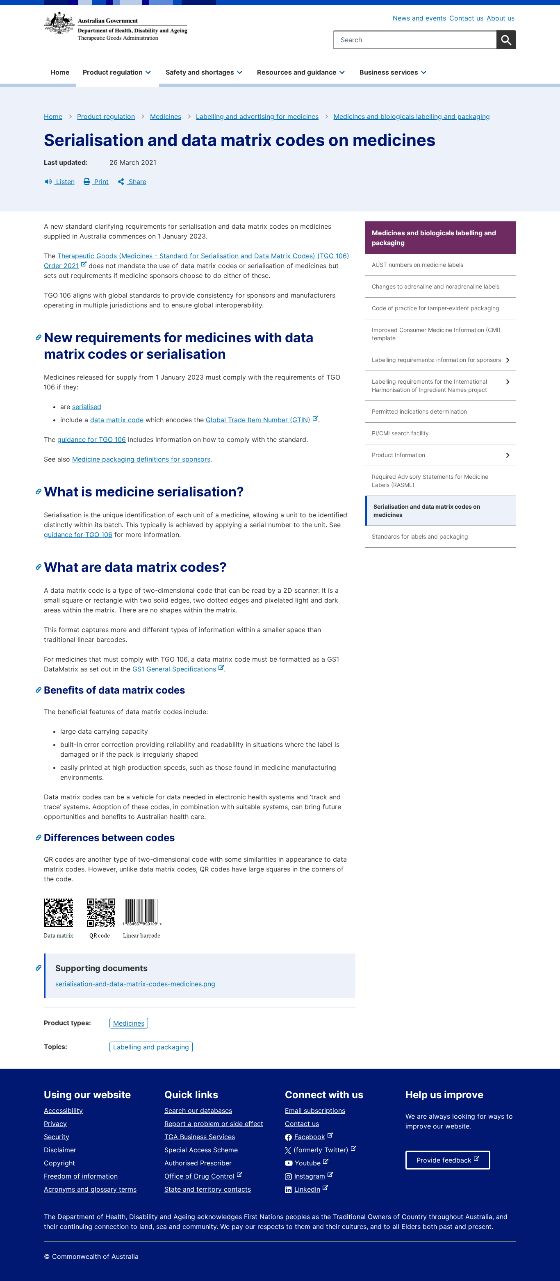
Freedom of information (81, 1176)
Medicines (165, 116)
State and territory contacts (207, 1189)
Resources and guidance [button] (297, 72)
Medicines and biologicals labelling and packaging (412, 116)
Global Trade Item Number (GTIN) (260, 420)
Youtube (309, 1163)
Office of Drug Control (201, 1176)
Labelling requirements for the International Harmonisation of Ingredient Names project (429, 385)
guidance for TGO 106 (91, 439)
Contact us (466, 18)
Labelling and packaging (151, 1047)
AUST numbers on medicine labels (417, 264)
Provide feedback (446, 1163)
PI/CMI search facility (400, 433)
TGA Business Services (199, 1137)
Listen (64, 181)
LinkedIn (308, 1189)
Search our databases (198, 1110)
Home (60, 72)
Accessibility (63, 1110)
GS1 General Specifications (175, 669)
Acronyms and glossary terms (90, 1189)
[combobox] (424, 39)
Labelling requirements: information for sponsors (436, 359)
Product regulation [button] (113, 72)
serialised (86, 407)
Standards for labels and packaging (420, 536)
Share (136, 181)
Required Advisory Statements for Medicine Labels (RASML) (430, 480)
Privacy (55, 1123)
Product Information (398, 454)
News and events (419, 18)
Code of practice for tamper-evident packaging (435, 308)
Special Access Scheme (201, 1150)
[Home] (115, 26)
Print (100, 181)
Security (56, 1137)
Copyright (59, 1163)
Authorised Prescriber (198, 1163)
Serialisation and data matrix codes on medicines (426, 510)
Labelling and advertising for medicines (257, 116)
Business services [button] (389, 72)
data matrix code (116, 420)
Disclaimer (60, 1150)
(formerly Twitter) (323, 1150)
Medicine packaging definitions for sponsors (141, 459)
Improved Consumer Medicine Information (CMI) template (436, 333)
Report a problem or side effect (213, 1123)
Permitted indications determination (419, 411)
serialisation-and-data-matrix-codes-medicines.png (135, 984)
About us (500, 18)
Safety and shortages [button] (200, 72)
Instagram (311, 1176)
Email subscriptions (315, 1110)
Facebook (311, 1137)
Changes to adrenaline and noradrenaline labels (435, 286)
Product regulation (106, 116)
